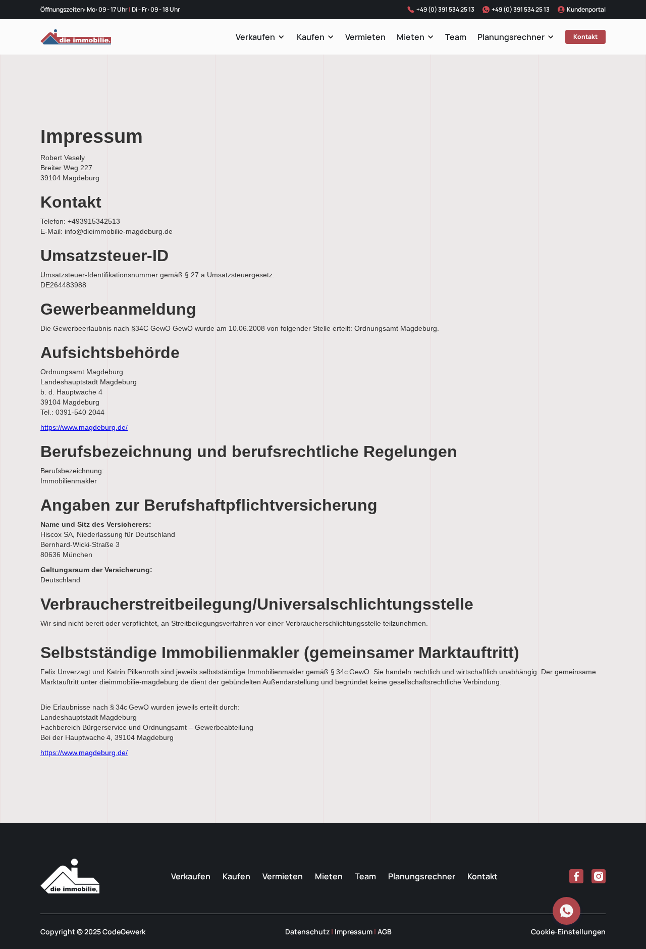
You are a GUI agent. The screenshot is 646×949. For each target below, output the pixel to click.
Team (455, 36)
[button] (260, 37)
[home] (75, 37)
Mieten (410, 36)
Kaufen (311, 36)
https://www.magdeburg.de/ (84, 427)
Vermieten (365, 36)
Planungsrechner (511, 36)
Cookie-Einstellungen (568, 931)
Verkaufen (255, 36)
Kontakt (585, 36)
